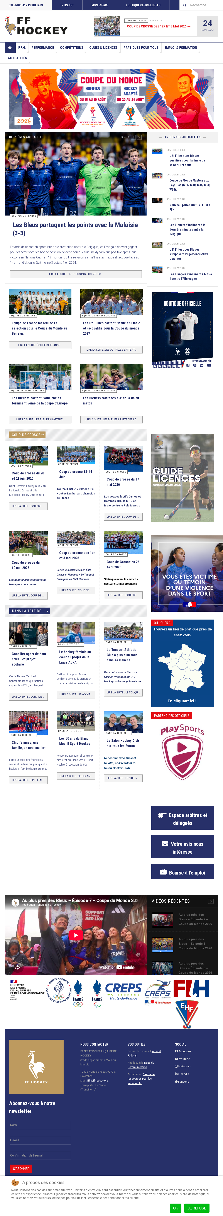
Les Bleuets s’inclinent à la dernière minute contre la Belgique (187, 229)
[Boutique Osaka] (182, 330)
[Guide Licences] (182, 486)
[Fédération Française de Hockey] (36, 25)
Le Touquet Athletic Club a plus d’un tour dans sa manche (122, 663)
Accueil (10, 47)
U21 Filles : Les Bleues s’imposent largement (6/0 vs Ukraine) (188, 254)
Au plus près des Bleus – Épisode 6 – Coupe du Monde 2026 (195, 951)
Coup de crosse (26, 443)
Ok (175, 1208)
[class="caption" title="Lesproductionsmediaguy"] (157, 151)
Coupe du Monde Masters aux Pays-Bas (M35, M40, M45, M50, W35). (189, 185)
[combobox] (201, 5)
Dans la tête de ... (28, 619)
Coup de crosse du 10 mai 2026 (151, 26)
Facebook (184, 1059)
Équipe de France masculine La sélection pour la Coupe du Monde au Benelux (39, 336)
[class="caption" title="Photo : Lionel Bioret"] (76, 641)
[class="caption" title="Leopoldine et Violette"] (28, 642)
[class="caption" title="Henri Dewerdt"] (28, 463)
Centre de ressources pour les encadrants (141, 1087)
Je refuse (197, 1208)
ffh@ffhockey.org (97, 1088)
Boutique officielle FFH (143, 5)
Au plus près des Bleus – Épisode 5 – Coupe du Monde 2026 (195, 976)
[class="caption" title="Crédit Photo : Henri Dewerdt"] (123, 467)
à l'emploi (186, 881)
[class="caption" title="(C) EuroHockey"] (157, 269)
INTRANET (67, 5)
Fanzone (183, 1090)
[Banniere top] (111, 99)
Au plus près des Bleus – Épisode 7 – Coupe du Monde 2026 (195, 927)
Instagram (184, 1074)
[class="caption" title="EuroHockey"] (40, 393)
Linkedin (183, 1082)
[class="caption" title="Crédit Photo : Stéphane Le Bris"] (123, 550)
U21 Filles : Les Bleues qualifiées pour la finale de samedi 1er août (187, 160)
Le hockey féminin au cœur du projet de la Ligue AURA (75, 665)
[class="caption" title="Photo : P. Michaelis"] (76, 463)
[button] (133, 137)
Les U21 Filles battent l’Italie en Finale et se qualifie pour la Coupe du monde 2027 (111, 336)
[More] (211, 909)
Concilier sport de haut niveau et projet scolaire (29, 667)
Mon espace (99, 5)
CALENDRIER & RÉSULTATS (26, 5)
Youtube (184, 1067)
